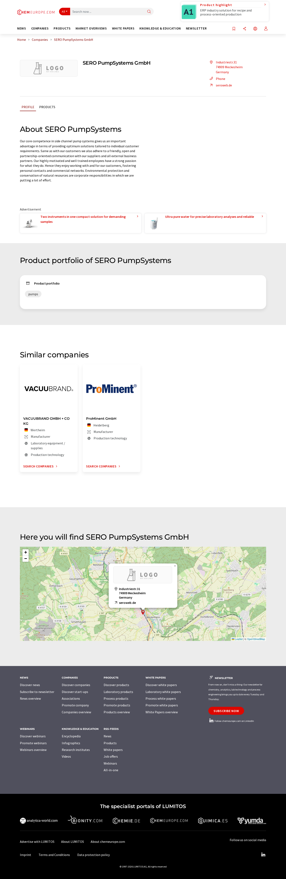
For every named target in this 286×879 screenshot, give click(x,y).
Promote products (117, 705)
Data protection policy (93, 855)
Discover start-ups (75, 692)
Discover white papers (161, 685)
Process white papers (161, 698)
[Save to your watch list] (234, 29)
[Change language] (255, 29)
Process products (116, 698)
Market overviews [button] (91, 28)
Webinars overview (33, 750)
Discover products (116, 685)
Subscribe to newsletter (37, 692)
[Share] (244, 29)
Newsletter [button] (196, 28)
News (107, 736)
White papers (113, 750)
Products (47, 107)
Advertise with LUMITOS (37, 841)
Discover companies (76, 685)
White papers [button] (123, 28)
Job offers (111, 756)
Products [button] (62, 28)
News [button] (21, 28)
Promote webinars (33, 743)
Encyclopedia (71, 736)
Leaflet (238, 639)
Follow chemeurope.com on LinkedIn (234, 720)
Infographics (71, 743)
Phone (220, 79)
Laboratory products (118, 692)
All (63, 11)
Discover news (30, 685)
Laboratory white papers (163, 692)
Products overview (117, 712)
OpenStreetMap (256, 639)
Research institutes (76, 750)
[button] (143, 612)
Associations (71, 698)
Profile (28, 107)
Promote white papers (162, 705)
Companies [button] (40, 28)
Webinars (110, 763)
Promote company (75, 705)
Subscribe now (226, 711)
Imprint (25, 855)
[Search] (149, 11)
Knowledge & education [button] (160, 28)
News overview (30, 698)
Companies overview (76, 712)
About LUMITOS (72, 841)
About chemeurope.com (108, 841)
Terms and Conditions (54, 855)
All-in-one (111, 770)
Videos (66, 756)
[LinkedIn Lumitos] (263, 855)
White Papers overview (162, 712)
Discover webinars (33, 736)
